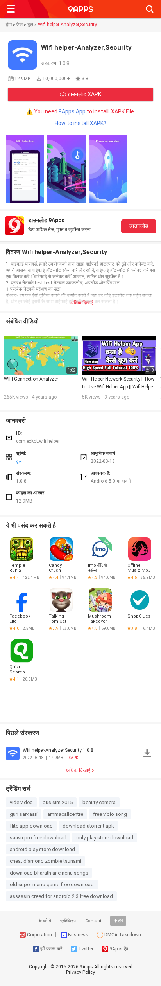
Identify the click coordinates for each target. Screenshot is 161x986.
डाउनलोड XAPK (83, 94)
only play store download (104, 838)
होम (9, 24)
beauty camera (99, 802)
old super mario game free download (52, 884)
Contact (93, 920)
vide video (21, 802)
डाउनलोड (138, 226)
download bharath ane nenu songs (49, 873)
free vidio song (110, 814)
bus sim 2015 (58, 802)
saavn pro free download (38, 838)
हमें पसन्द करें (51, 949)
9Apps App (72, 111)
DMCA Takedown (122, 935)
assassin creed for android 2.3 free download (61, 896)
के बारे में (45, 920)
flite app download (31, 826)
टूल (30, 24)
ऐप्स (19, 24)
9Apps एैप (118, 949)
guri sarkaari (24, 814)
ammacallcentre (65, 814)
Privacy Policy (80, 972)
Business (78, 935)
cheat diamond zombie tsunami (45, 861)
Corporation (39, 935)
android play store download (42, 849)
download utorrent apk (88, 826)
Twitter (85, 949)
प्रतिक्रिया (68, 920)
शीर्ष (120, 921)
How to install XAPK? (80, 123)
